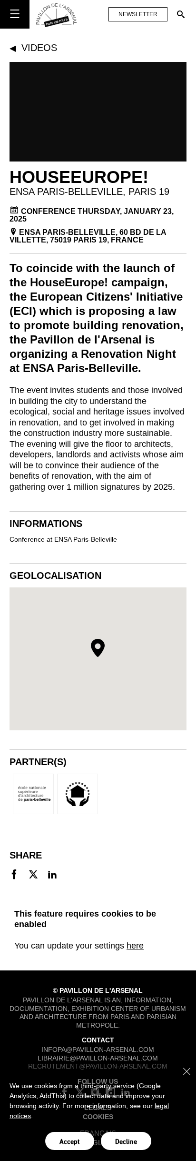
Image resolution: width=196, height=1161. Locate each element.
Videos (39, 47)
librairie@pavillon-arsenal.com (98, 1058)
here (135, 945)
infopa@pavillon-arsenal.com (97, 1049)
